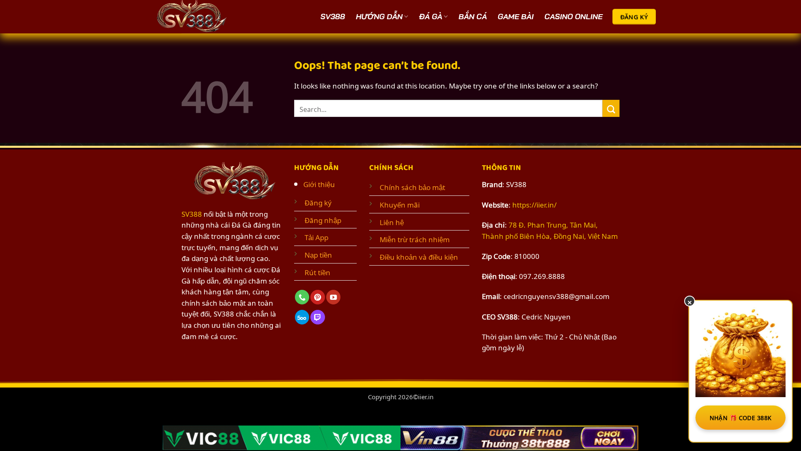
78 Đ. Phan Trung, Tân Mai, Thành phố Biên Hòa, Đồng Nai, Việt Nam (550, 230)
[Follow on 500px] (302, 317)
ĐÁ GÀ (430, 16)
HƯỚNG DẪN (379, 16)
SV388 (332, 16)
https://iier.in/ (534, 204)
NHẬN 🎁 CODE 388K (741, 417)
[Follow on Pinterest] (317, 297)
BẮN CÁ (472, 16)
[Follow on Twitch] (317, 317)
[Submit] (611, 108)
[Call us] (302, 297)
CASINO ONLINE (573, 16)
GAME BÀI (516, 16)
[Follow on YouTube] (333, 297)
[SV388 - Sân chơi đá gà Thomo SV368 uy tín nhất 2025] (194, 16)
